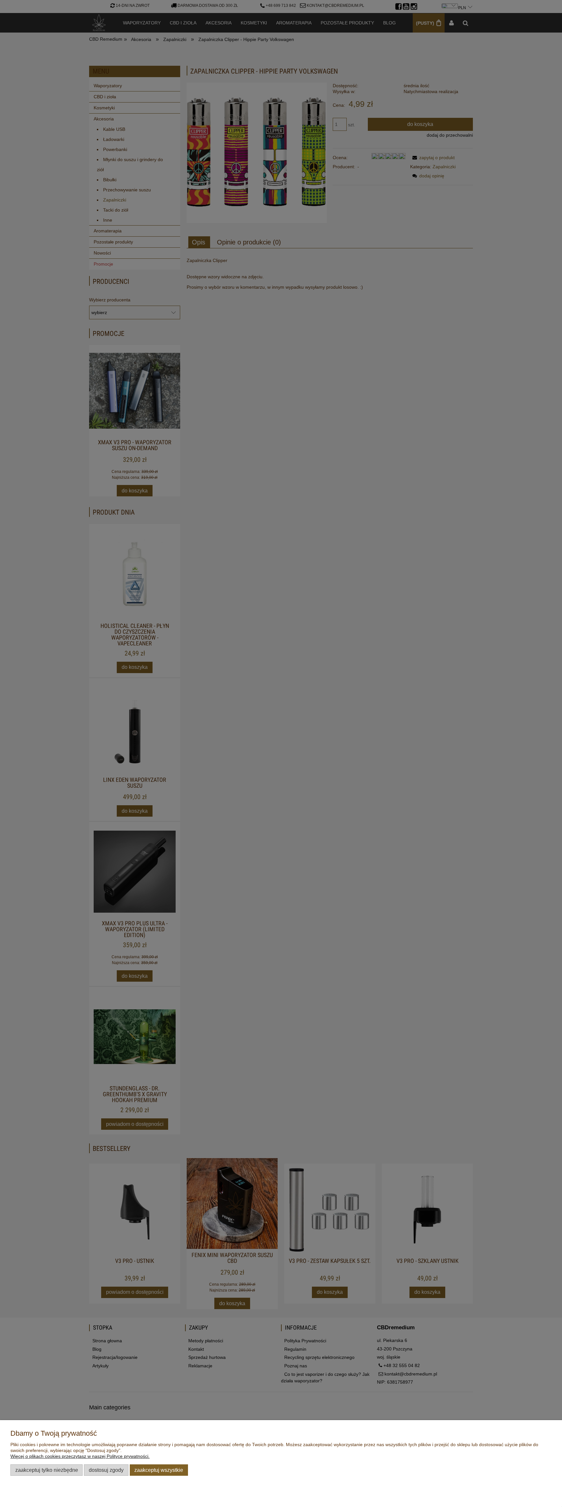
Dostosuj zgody (106, 1470)
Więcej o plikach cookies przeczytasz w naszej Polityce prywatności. (80, 1456)
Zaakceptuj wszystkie (158, 1470)
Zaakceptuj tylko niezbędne (46, 1470)
